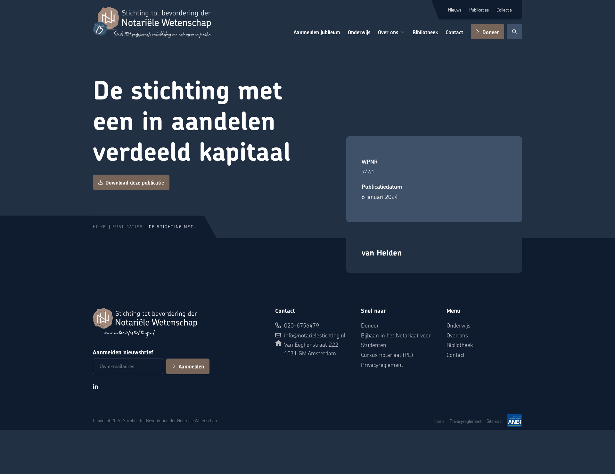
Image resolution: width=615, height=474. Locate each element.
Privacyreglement (382, 364)
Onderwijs (359, 32)
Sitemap (494, 421)
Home (99, 226)
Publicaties (479, 9)
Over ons (388, 32)
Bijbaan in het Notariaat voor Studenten (396, 340)
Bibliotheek (425, 32)
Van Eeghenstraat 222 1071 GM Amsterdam (311, 349)
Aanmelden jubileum (317, 32)
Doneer (490, 32)
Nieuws (455, 9)
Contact (454, 32)
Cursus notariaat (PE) (387, 354)
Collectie (504, 9)
